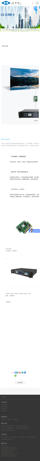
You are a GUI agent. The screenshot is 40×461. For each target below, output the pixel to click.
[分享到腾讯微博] (22, 372)
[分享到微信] (15, 376)
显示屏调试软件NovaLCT (10, 448)
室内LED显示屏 (22, 437)
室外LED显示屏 (5, 437)
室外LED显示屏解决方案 (7, 426)
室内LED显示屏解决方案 (22, 428)
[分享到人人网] (25, 372)
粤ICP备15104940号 (8, 456)
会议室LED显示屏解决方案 (8, 428)
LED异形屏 (13, 437)
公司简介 (4, 405)
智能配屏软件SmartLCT (9, 454)
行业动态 (9, 419)
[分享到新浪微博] (20, 372)
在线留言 (4, 411)
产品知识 (15, 419)
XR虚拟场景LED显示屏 (7, 439)
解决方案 (18, 18)
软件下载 (4, 446)
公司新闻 (3, 419)
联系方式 (4, 409)
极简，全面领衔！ (10, 295)
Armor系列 (8, 248)
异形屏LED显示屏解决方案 (8, 430)
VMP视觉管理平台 (7, 452)
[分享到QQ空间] (17, 372)
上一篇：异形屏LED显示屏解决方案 (9, 29)
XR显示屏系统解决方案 (21, 426)
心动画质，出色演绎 (11, 250)
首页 (14, 18)
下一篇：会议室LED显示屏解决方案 (31, 29)
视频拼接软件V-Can (8, 450)
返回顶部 (20, 382)
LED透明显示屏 (31, 437)
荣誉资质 (4, 407)
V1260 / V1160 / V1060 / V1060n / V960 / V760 (18, 293)
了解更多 (8, 302)
